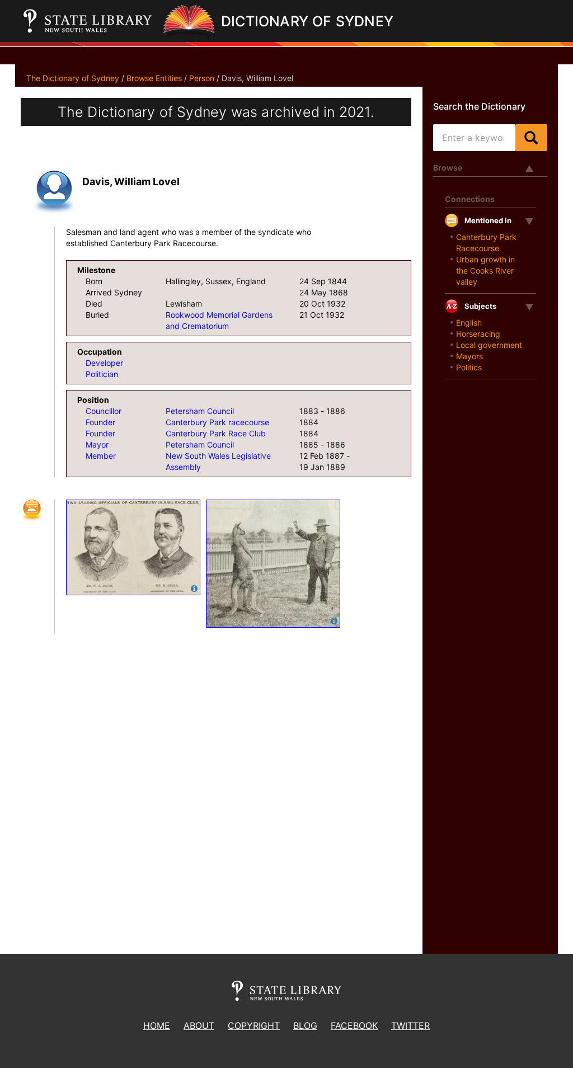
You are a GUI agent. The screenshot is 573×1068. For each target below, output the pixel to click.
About (199, 1025)
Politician (102, 374)
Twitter (410, 1025)
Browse (447, 167)
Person (201, 78)
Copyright (254, 1025)
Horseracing (478, 333)
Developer (104, 363)
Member (101, 455)
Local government (489, 345)
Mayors (469, 356)
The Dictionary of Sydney (72, 78)
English (469, 322)
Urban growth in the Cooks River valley (485, 270)
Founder (100, 422)
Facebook (354, 1025)
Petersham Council (200, 411)
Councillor (103, 411)
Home (156, 1025)
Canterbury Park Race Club (216, 433)
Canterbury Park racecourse (217, 422)
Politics (469, 367)
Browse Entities (154, 78)
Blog (305, 1025)
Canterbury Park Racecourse (486, 242)
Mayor (97, 444)
